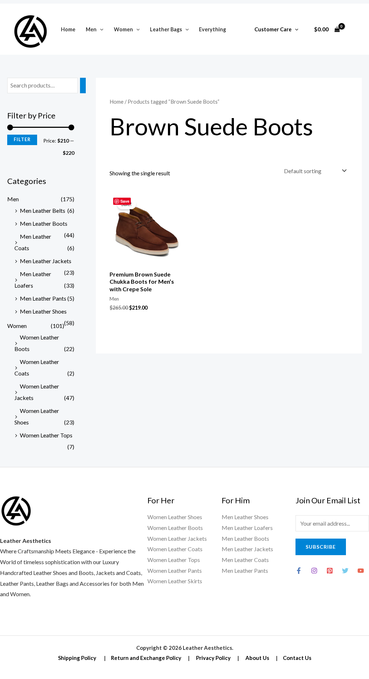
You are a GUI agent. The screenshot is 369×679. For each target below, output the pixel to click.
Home (68, 29)
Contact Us (297, 658)
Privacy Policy (213, 658)
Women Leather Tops (46, 435)
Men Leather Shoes (43, 311)
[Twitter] (345, 570)
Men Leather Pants (43, 298)
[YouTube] (360, 570)
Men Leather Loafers (247, 527)
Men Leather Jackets (45, 260)
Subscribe (321, 547)
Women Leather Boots (175, 527)
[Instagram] (314, 570)
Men (91, 29)
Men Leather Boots (43, 223)
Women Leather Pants (174, 570)
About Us (257, 658)
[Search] (83, 85)
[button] (100, 29)
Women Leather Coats (175, 548)
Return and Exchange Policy (146, 658)
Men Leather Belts (42, 210)
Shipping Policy (77, 658)
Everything (212, 29)
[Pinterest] (329, 570)
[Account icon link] (353, 29)
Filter (22, 139)
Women (123, 29)
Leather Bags (166, 29)
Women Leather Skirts (174, 580)
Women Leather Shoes (174, 516)
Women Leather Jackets (177, 538)
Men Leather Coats (245, 559)
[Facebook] (298, 570)
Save (124, 201)
